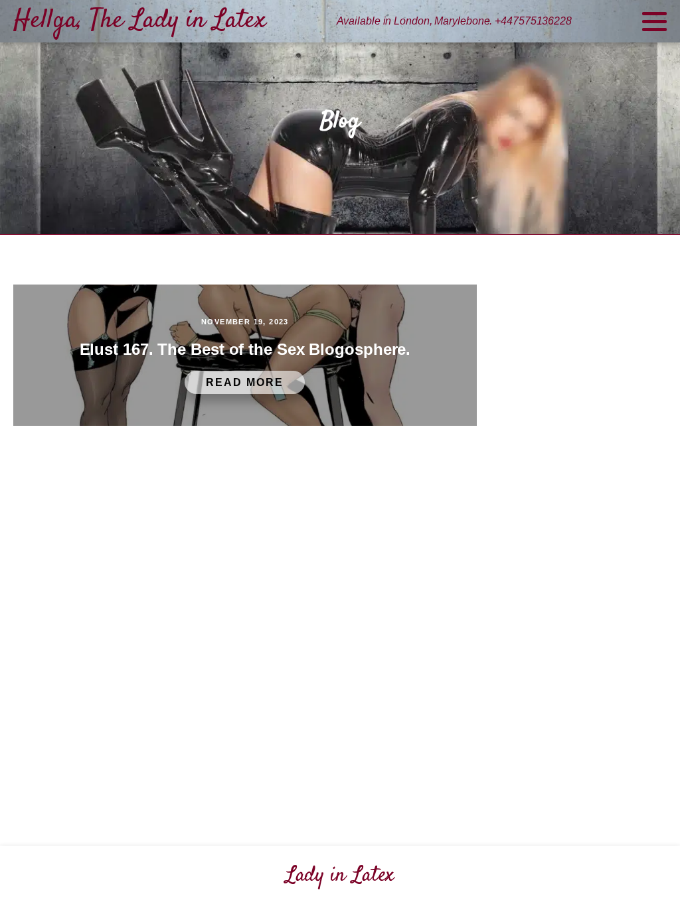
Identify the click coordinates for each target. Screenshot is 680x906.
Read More (245, 382)
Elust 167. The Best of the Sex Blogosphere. (245, 349)
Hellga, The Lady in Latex (139, 21)
